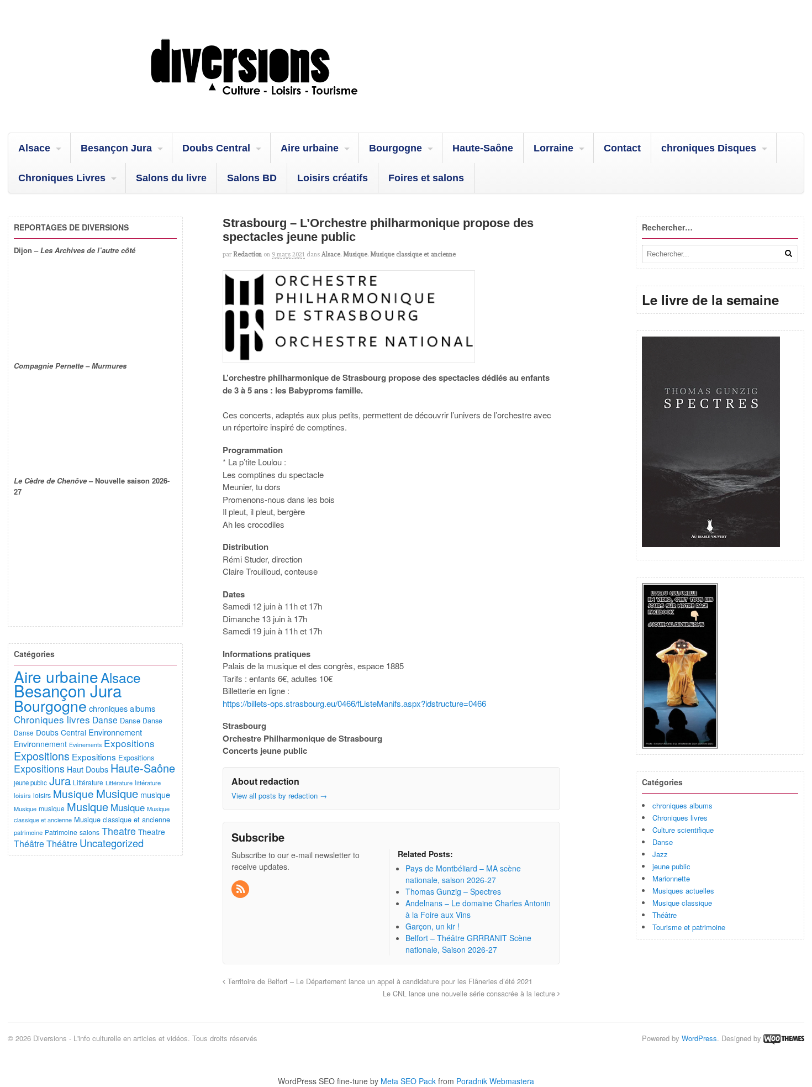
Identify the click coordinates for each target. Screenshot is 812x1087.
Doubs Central (216, 148)
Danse (662, 842)
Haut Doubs (87, 769)
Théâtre (664, 915)
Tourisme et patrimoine (688, 927)
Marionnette (671, 878)
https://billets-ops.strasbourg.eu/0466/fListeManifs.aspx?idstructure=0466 (354, 703)
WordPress (699, 1038)
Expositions (129, 743)
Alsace (34, 148)
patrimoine (28, 832)
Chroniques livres (680, 817)
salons (89, 832)
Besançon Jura (116, 148)
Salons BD (252, 177)
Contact (622, 148)
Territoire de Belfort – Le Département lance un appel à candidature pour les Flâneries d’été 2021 (378, 981)
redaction (248, 254)
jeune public (671, 866)
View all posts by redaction (279, 795)
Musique (355, 254)
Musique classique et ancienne (413, 254)
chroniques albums (682, 805)
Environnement (115, 732)
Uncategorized (112, 843)
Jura (60, 780)
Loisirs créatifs (332, 177)
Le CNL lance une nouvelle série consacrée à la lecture (470, 994)
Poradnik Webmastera (495, 1080)
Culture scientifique (683, 830)
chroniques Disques (708, 148)
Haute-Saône (482, 148)
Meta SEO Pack (408, 1080)
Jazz (660, 854)
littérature (148, 782)
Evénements (85, 745)
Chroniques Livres (62, 177)
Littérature (88, 782)
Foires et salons (426, 177)
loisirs (22, 795)
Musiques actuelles (683, 890)
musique (155, 794)
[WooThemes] (783, 1038)
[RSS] (240, 889)
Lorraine (553, 148)
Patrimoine (61, 832)
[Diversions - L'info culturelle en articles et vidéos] (284, 104)
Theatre (119, 830)
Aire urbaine (310, 148)
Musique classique (682, 902)
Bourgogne (395, 148)
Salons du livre (171, 177)
